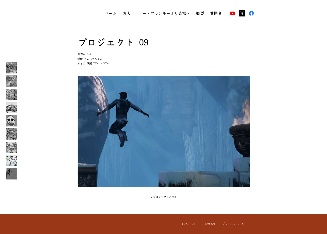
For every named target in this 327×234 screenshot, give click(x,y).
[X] (242, 13)
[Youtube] (232, 13)
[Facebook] (251, 13)
